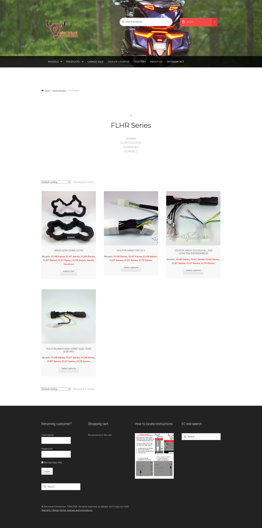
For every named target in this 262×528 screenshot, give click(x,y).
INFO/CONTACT (175, 61)
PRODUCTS (73, 61)
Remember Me (52, 462)
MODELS (53, 61)
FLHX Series (88, 256)
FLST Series (64, 260)
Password (46, 448)
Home (47, 90)
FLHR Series (58, 256)
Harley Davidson (59, 90)
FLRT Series (50, 260)
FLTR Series (79, 260)
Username (47, 434)
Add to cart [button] (68, 271)
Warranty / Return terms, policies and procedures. (67, 510)
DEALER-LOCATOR (118, 61)
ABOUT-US (156, 61)
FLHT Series (73, 256)
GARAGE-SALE (95, 61)
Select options (131, 267)
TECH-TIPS (140, 61)
